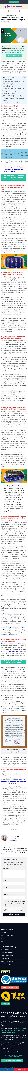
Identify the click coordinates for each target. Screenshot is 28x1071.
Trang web (6, 894)
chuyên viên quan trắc (14, 651)
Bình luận (6, 868)
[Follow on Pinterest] (13, 1022)
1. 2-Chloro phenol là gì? (8, 79)
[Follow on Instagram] (5, 1022)
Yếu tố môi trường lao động (8, 15)
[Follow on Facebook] (2, 1022)
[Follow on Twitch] (2, 1025)
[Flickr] (21, 1022)
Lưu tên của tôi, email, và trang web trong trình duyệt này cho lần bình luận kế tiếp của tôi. (14, 903)
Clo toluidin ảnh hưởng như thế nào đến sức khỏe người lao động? (20, 850)
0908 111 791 (11, 1048)
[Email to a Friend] (15, 829)
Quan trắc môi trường (14, 47)
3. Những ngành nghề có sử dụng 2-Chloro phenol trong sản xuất (12, 85)
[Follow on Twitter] (10, 1022)
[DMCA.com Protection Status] (5, 971)
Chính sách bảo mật (6, 950)
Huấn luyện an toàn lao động (9, 614)
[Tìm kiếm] (26, 6)
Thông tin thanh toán (7, 935)
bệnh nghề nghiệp (9, 635)
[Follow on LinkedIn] (16, 1022)
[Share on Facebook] (11, 829)
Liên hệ (3, 941)
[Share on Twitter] (13, 829)
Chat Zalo (7, 1069)
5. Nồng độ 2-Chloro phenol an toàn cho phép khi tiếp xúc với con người (13, 92)
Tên (4, 881)
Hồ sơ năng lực (5, 958)
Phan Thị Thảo (19, 26)
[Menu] (2, 7)
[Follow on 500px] (24, 1022)
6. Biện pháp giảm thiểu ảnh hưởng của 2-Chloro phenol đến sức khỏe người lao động (13, 96)
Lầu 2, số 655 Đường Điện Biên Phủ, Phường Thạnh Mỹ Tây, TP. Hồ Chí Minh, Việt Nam (13, 1030)
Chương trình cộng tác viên (8, 961)
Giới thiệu (3, 932)
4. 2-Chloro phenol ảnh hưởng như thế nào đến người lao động (13, 89)
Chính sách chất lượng (7, 952)
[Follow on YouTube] (19, 1022)
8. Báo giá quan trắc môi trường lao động (12, 102)
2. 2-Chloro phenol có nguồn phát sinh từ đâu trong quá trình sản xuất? (13, 82)
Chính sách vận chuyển (7, 955)
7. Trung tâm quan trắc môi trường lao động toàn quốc (13, 99)
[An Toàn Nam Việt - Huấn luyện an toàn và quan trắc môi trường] (14, 6)
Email (5, 887)
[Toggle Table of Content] (23, 77)
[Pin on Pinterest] (16, 829)
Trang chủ (4, 47)
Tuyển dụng (4, 938)
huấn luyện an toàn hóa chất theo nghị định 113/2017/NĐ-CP (14, 169)
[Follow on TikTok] (8, 1022)
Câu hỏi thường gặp (6, 964)
